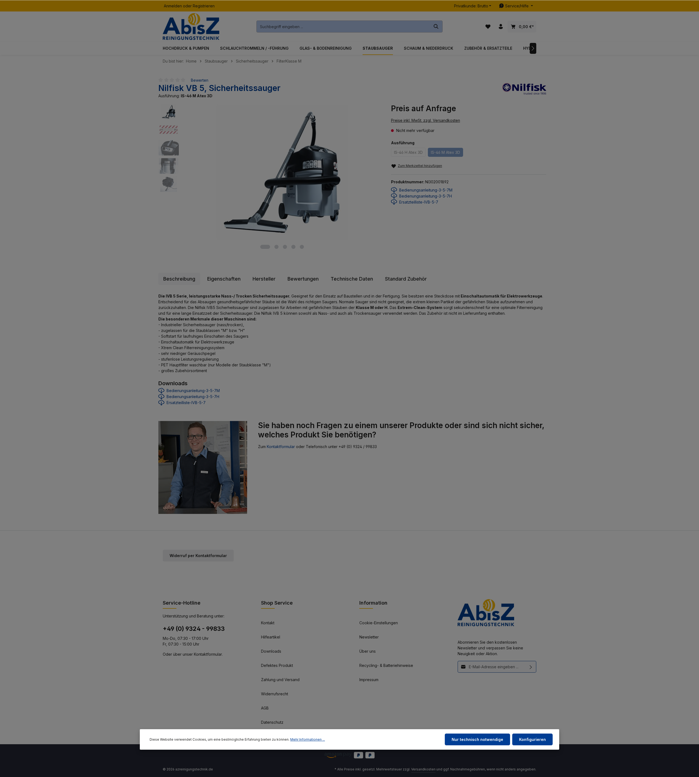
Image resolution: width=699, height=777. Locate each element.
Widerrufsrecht (274, 693)
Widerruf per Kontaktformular (198, 555)
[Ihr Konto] (501, 27)
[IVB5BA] (282, 172)
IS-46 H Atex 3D (408, 152)
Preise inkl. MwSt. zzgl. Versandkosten (425, 120)
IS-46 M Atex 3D (445, 152)
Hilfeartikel (270, 637)
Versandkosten (423, 769)
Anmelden (173, 6)
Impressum (368, 679)
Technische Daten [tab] (352, 279)
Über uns (367, 651)
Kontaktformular (281, 446)
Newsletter (369, 637)
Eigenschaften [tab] (224, 279)
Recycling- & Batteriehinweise (386, 665)
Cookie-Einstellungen (378, 622)
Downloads (271, 651)
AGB (265, 708)
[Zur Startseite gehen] (191, 26)
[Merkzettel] (488, 27)
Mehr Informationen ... (307, 739)
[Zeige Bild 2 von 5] (276, 247)
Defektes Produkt (277, 665)
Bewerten (199, 80)
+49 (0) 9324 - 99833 (194, 628)
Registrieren (204, 6)
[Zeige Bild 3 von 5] (285, 247)
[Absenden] (531, 667)
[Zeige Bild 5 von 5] (302, 247)
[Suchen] (436, 26)
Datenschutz (272, 722)
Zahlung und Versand (280, 679)
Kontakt (267, 622)
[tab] (179, 279)
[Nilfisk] (524, 91)
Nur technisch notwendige (477, 739)
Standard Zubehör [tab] (406, 279)
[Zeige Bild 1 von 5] (265, 247)
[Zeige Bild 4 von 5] (293, 247)
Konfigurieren (532, 739)
